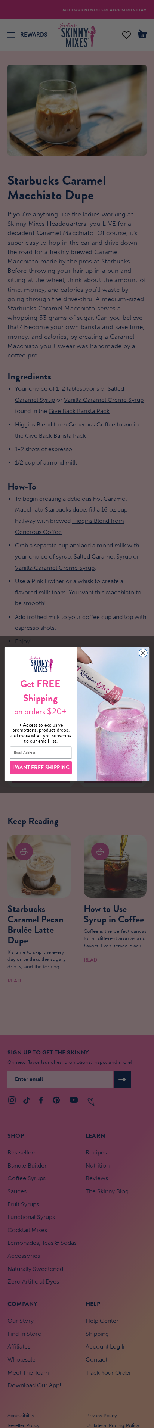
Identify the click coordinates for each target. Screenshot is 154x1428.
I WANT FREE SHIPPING (41, 767)
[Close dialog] (143, 653)
